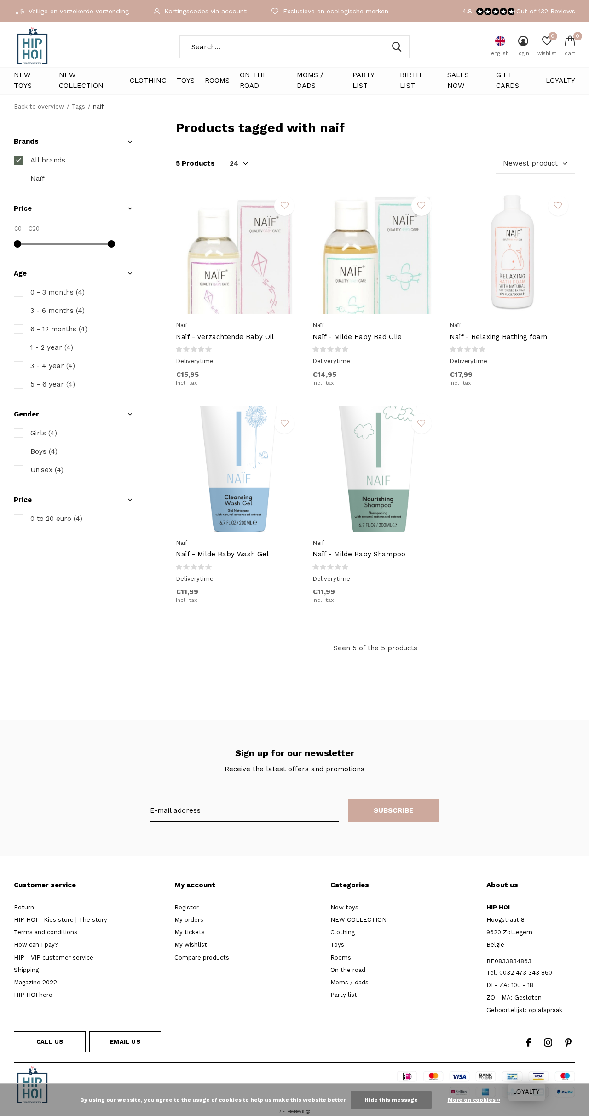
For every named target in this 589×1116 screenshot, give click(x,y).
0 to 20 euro (56, 519)
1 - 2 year (51, 347)
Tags (78, 106)
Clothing (148, 80)
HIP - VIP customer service (53, 957)
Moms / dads (310, 81)
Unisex (47, 470)
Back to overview (39, 106)
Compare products (201, 957)
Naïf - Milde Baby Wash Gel (222, 554)
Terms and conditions (45, 932)
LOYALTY (560, 80)
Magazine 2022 (35, 982)
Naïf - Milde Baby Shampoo (358, 554)
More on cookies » (474, 1100)
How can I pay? (36, 944)
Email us (125, 1041)
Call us (49, 1041)
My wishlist (190, 944)
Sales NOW (458, 81)
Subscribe (394, 810)
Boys (44, 451)
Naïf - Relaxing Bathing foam (498, 337)
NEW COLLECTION (81, 81)
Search (397, 46)
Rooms (217, 80)
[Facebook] (528, 1042)
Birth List (411, 81)
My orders (188, 919)
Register (186, 907)
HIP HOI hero (33, 994)
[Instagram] (548, 1042)
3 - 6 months (57, 310)
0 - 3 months (57, 292)
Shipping (26, 969)
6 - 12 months (58, 329)
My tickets (189, 932)
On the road (253, 81)
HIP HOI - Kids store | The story (60, 919)
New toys (23, 81)
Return (24, 907)
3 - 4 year (52, 366)
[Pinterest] (568, 1042)
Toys (186, 80)
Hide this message (391, 1100)
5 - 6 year (52, 384)
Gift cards (507, 81)
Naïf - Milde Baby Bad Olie (357, 337)
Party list (363, 81)
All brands (47, 160)
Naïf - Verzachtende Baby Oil (225, 337)
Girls (43, 433)
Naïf (37, 178)
